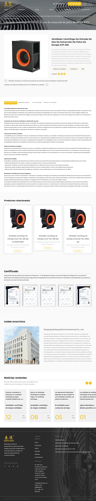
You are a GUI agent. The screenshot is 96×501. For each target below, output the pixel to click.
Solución (52, 9)
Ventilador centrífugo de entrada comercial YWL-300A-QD (78, 239)
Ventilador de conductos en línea (65, 449)
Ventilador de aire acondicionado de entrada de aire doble (73, 452)
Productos (21, 9)
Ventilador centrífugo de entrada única (42, 16)
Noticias (68, 9)
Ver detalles (17, 250)
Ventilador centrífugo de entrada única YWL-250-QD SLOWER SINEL (18, 239)
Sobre (37, 9)
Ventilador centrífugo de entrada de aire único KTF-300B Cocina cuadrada (24, 84)
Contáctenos (85, 9)
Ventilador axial (60, 440)
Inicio (6, 9)
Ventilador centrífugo (22, 16)
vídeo (82, 69)
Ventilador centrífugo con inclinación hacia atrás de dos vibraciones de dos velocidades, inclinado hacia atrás (37, 81)
